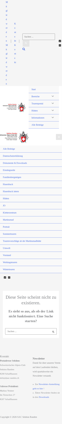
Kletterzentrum (9, 212)
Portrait (6, 227)
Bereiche (36, 96)
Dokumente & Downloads (15, 163)
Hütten (35, 110)
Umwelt (6, 248)
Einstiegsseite (9, 170)
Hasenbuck (8, 184)
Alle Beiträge (38, 125)
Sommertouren (9, 234)
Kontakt (15, 54)
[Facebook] (60, 41)
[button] (7, 21)
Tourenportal (37, 103)
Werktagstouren (10, 262)
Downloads (44, 397)
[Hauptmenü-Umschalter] (59, 137)
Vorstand (7, 255)
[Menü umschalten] (52, 96)
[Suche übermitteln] (26, 43)
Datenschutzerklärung (13, 156)
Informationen (38, 117)
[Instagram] (60, 45)
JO (4, 205)
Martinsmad (8, 220)
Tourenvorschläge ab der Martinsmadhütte (22, 241)
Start (34, 89)
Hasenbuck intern (11, 191)
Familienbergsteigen (12, 177)
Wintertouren (9, 269)
